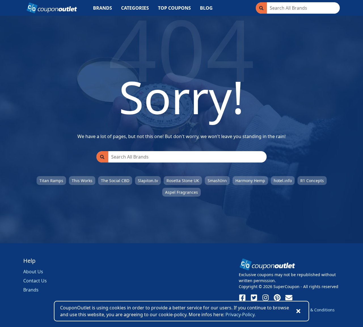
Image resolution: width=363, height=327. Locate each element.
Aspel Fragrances (181, 192)
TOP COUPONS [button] (174, 8)
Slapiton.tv (148, 180)
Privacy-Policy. (240, 314)
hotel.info (283, 180)
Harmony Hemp (250, 180)
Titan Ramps (51, 180)
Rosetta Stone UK (182, 180)
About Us (33, 271)
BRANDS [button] (102, 8)
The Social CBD (115, 180)
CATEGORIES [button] (135, 8)
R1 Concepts (312, 180)
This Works (82, 180)
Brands (31, 290)
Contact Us (35, 281)
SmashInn (217, 180)
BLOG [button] (206, 8)
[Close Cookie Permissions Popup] (298, 311)
